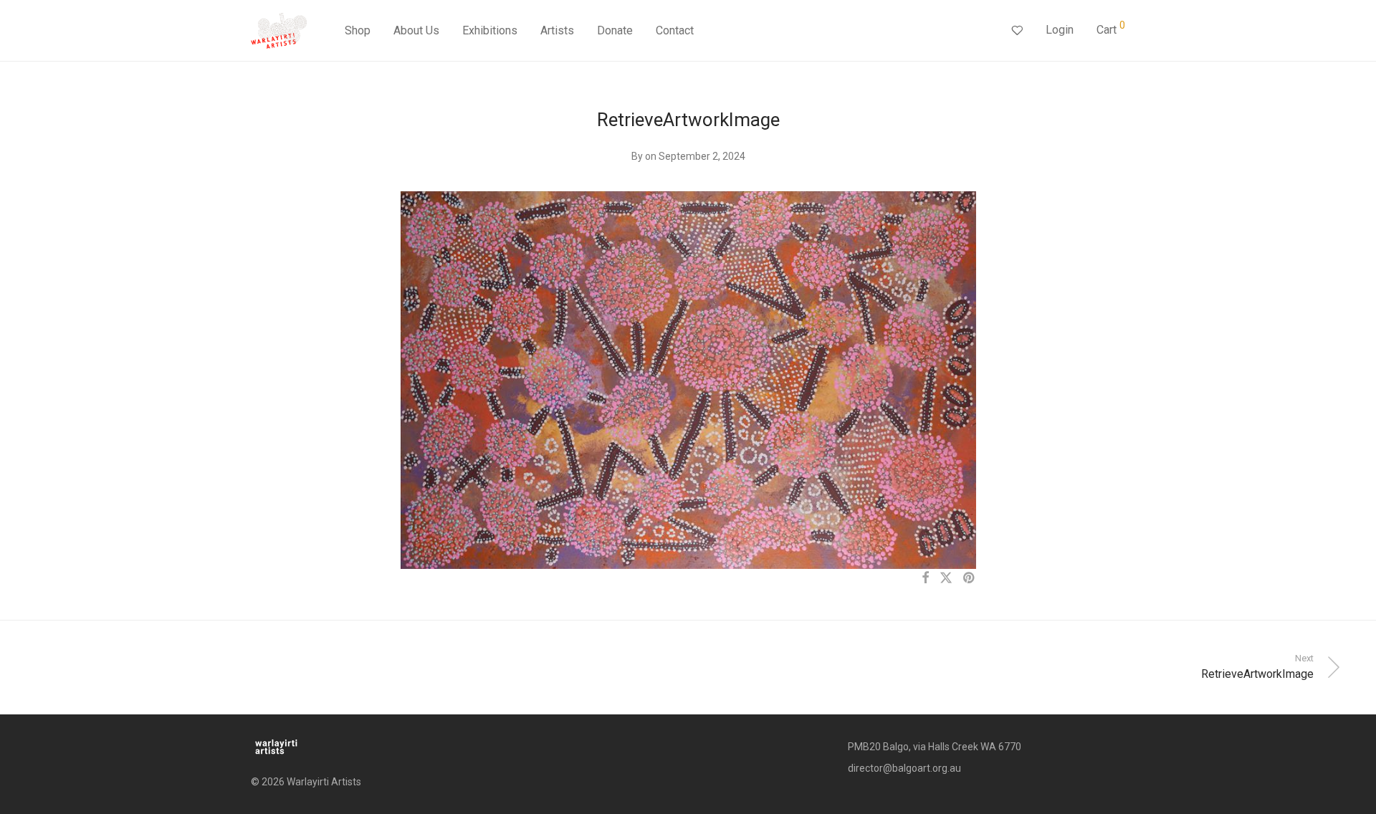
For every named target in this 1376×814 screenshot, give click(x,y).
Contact (675, 30)
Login (1060, 30)
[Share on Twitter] (946, 578)
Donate (615, 30)
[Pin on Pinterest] (969, 578)
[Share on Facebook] (925, 578)
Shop (358, 30)
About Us (416, 30)
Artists (557, 30)
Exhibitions (489, 30)
